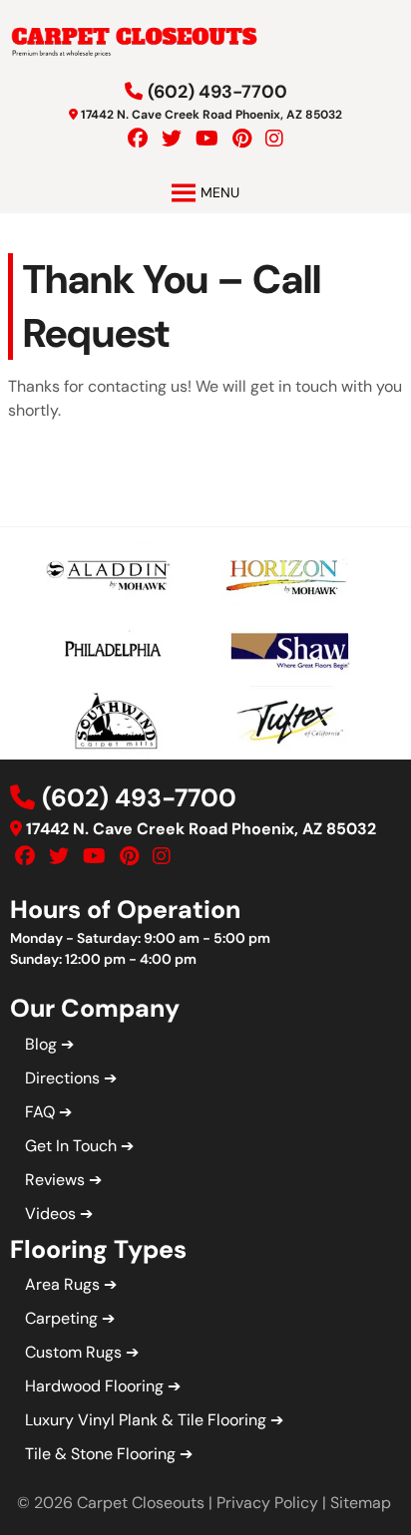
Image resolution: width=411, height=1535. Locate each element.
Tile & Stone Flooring (100, 1453)
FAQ (40, 1111)
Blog (41, 1044)
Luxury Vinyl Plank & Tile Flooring (145, 1419)
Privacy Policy (267, 1502)
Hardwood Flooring (94, 1386)
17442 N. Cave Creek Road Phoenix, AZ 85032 (211, 115)
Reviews (55, 1179)
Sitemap (360, 1502)
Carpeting (61, 1318)
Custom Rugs (73, 1352)
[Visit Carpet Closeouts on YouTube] (207, 139)
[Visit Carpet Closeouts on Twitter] (172, 139)
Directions (62, 1078)
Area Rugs (62, 1284)
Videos (50, 1213)
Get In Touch (71, 1145)
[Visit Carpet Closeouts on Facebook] (138, 139)
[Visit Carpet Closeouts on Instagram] (274, 139)
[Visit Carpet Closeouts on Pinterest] (241, 139)
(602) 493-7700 (217, 92)
